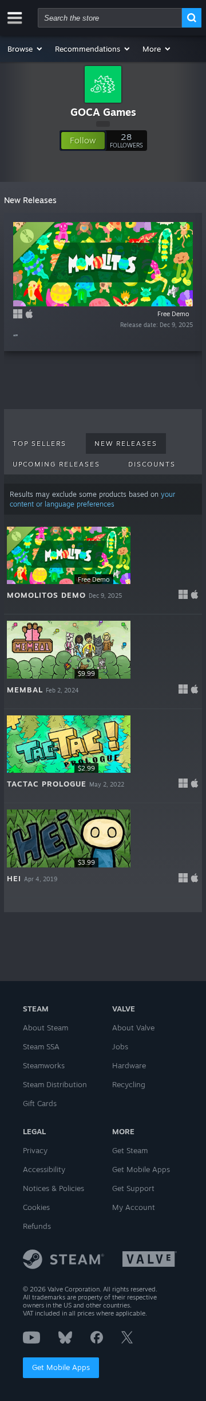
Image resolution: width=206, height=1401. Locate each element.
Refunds (37, 1226)
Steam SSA (41, 1046)
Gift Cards (40, 1103)
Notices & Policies (53, 1188)
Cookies (36, 1207)
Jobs (120, 1046)
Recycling (128, 1084)
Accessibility (44, 1169)
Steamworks (44, 1065)
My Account (133, 1207)
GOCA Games (103, 112)
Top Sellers (39, 443)
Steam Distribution (55, 1084)
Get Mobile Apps (61, 1367)
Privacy (35, 1150)
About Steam (45, 1027)
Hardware (129, 1065)
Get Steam (130, 1150)
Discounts (152, 464)
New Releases (125, 443)
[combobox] (110, 18)
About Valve (133, 1027)
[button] (25, 49)
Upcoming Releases (56, 464)
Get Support (133, 1188)
